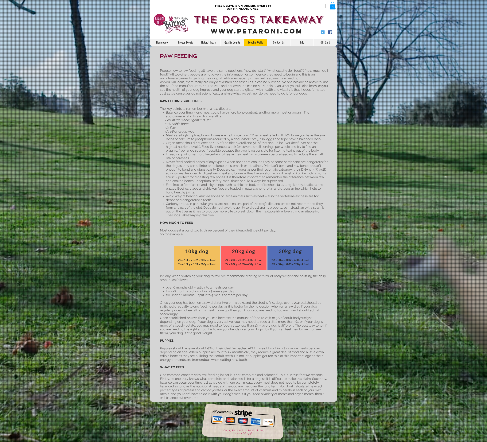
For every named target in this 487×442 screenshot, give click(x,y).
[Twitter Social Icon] (323, 32)
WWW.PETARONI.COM (257, 31)
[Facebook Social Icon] (330, 32)
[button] (332, 5)
